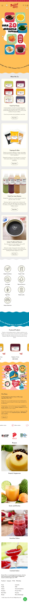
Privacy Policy (18, 590)
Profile (2, 586)
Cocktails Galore (14, 571)
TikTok (13, 580)
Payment (17, 592)
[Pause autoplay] (23, 49)
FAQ (16, 586)
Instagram (9, 580)
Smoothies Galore (14, 538)
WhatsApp (18, 580)
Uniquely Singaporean (14, 473)
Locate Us (17, 584)
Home (2, 584)
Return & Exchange (19, 594)
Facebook (3, 580)
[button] (23, 5)
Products (3, 590)
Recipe (2, 594)
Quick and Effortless (14, 506)
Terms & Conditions (19, 588)
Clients (2, 588)
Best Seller (3, 592)
